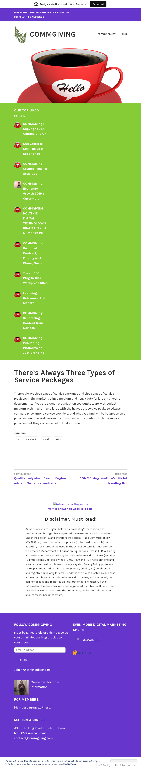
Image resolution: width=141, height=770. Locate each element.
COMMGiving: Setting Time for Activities (35, 168)
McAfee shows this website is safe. (70, 508)
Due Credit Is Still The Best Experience (33, 149)
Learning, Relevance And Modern (34, 298)
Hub (124, 34)
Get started (98, 4)
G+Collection (92, 640)
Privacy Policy (107, 34)
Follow (23, 660)
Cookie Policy (69, 764)
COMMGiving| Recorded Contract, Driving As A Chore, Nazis (33, 253)
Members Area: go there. (32, 707)
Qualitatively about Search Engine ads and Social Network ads (40, 479)
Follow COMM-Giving (33, 625)
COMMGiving (53, 34)
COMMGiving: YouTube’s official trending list (103, 479)
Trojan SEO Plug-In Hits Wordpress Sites (35, 278)
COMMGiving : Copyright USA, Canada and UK (34, 129)
